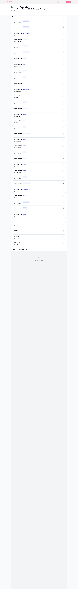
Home (18, 1)
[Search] (58, 2)
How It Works (51, 1)
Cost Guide (38, 1)
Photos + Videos (27, 1)
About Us (33, 1)
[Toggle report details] (63, 21)
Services (46, 1)
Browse (21, 1)
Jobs (42, 1)
